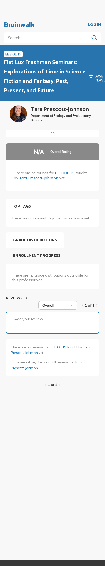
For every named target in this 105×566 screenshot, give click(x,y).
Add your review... (29, 318)
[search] (47, 37)
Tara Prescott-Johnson (38, 177)
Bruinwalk (19, 25)
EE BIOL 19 (65, 172)
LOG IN (94, 25)
